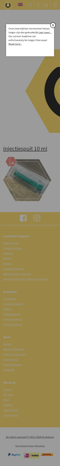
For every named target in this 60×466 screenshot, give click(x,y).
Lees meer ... (45, 32)
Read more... (15, 44)
